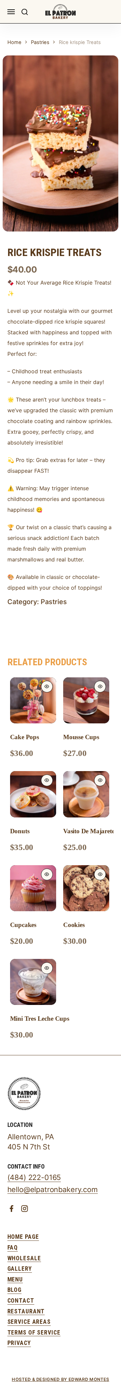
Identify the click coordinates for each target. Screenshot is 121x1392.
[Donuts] (33, 794)
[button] (24, 11)
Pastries (40, 42)
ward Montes (92, 1379)
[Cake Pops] (33, 700)
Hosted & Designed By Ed (43, 1379)
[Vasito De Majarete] (86, 794)
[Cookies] (86, 888)
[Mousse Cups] (86, 700)
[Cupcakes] (33, 888)
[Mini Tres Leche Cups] (33, 982)
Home (14, 42)
